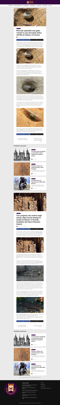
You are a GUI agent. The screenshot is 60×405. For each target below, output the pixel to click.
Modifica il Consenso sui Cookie (46, 388)
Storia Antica (10, 5)
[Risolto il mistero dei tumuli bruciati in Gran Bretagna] (22, 354)
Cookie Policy (43, 386)
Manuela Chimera (35, 159)
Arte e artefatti (44, 5)
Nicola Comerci (19, 37)
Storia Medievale (26, 5)
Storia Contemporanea (18, 5)
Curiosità (50, 5)
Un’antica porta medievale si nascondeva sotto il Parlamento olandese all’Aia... (38, 154)
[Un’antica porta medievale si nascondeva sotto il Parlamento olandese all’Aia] (22, 154)
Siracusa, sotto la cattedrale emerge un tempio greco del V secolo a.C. (30, 377)
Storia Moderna (32, 5)
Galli (41, 46)
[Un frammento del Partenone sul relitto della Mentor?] (22, 183)
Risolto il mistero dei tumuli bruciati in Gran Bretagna (37, 167)
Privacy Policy (43, 384)
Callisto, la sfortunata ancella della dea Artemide (29, 390)
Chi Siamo (42, 382)
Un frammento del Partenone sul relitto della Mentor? (38, 182)
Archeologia (39, 5)
